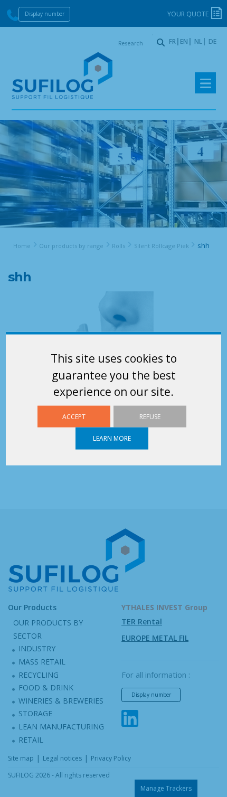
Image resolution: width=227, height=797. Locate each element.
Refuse (149, 416)
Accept (74, 416)
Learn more (112, 438)
